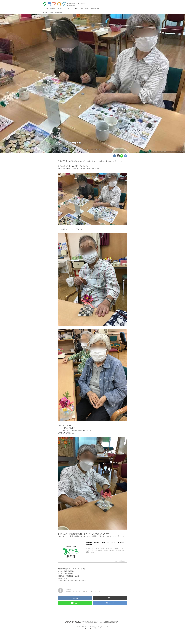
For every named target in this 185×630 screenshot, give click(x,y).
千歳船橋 (67, 149)
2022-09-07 (67, 147)
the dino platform (94, 629)
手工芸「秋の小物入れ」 (70, 143)
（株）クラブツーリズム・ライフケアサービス (86, 149)
